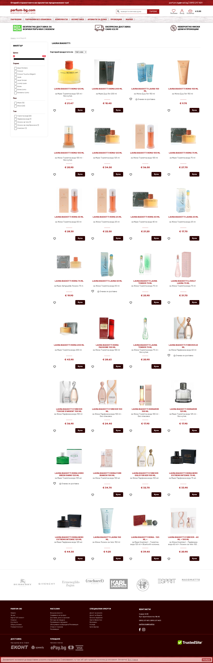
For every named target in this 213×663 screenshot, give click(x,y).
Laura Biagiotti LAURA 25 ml (183, 217)
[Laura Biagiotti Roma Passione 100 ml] (107, 328)
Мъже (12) (20, 103)
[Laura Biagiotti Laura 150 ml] (107, 521)
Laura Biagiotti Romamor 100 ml (145, 410)
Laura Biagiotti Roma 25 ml (107, 217)
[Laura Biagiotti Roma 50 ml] (69, 200)
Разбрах (206, 660)
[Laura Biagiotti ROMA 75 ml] (183, 136)
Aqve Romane (22, 68)
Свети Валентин (96, 620)
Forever (20, 71)
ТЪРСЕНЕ (153, 11)
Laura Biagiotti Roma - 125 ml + (145, 538)
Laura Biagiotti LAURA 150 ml (145, 90)
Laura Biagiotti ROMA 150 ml (183, 89)
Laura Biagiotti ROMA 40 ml (145, 217)
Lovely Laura (22, 83)
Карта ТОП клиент (17, 618)
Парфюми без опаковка (38, 19)
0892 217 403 (155, 620)
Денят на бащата (96, 615)
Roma (19, 86)
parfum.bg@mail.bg (146, 624)
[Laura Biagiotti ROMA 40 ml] (145, 200)
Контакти (14, 622)
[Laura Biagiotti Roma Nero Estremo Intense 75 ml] (183, 456)
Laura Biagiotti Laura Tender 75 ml (145, 282)
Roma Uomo (21, 89)
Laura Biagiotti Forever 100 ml (107, 410)
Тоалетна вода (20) (24, 116)
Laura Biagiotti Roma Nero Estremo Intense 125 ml (69, 538)
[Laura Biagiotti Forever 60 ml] (183, 328)
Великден (93, 622)
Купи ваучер (94, 627)
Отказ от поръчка (56, 627)
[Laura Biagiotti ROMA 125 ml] (69, 72)
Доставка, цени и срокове (60, 618)
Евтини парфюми (96, 618)
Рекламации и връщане (58, 622)
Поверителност (17, 627)
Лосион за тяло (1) (24, 122)
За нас (13, 615)
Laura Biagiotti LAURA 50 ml (107, 281)
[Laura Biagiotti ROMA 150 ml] (183, 72)
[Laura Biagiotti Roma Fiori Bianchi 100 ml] (107, 456)
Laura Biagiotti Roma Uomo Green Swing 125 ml (69, 474)
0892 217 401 (144, 620)
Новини (14, 620)
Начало (13, 38)
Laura (19, 77)
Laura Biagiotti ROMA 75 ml (183, 153)
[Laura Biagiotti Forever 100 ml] (107, 392)
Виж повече (133, 660)
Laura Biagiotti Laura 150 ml (107, 538)
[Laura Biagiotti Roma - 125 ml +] (145, 521)
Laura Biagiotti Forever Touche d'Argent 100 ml (69, 410)
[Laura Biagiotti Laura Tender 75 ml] (145, 264)
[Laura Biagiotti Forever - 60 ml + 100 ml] (183, 521)
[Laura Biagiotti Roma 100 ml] (69, 136)
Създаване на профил (58, 615)
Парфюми (16, 19)
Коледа (92, 624)
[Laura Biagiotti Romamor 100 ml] (145, 392)
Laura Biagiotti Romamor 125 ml (183, 410)
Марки (129, 19)
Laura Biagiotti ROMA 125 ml (69, 89)
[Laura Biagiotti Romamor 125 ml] (183, 392)
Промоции (116, 19)
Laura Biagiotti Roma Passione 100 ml (107, 346)
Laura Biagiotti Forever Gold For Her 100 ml (145, 474)
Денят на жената (96, 613)
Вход (182, 12)
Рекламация (54, 629)
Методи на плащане (57, 620)
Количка (190, 12)
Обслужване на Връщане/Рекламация (64, 624)
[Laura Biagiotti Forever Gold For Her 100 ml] (145, 457)
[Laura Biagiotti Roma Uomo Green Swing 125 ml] (69, 457)
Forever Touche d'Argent (26, 74)
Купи (80, 110)
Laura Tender (22, 80)
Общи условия (16, 624)
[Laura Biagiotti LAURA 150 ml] (145, 72)
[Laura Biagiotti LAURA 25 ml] (183, 200)
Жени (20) (21, 106)
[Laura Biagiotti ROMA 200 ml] (107, 72)
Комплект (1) (22, 128)
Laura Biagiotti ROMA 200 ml (107, 89)
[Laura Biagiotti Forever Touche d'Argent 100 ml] (69, 392)
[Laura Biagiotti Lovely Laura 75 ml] (183, 264)
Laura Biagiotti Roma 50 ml (69, 217)
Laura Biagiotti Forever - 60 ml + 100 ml (183, 538)
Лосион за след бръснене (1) (28, 125)
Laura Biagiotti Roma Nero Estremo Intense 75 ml (183, 474)
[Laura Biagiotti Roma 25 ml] (107, 200)
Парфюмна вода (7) (24, 119)
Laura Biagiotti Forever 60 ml (183, 346)
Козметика (77, 19)
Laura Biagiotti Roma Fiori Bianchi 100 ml (107, 474)
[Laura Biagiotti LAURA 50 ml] (107, 264)
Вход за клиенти (56, 613)
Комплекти (61, 19)
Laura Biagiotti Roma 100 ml (69, 153)
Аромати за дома (97, 19)
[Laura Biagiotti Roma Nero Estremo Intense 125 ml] (69, 521)
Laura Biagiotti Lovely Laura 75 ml (183, 282)
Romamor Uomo (23, 93)
